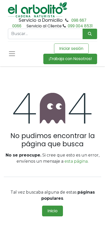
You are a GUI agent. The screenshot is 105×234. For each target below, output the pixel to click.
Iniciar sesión (71, 48)
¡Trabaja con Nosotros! (70, 58)
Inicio (52, 211)
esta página (76, 161)
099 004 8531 (80, 26)
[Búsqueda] (90, 34)
